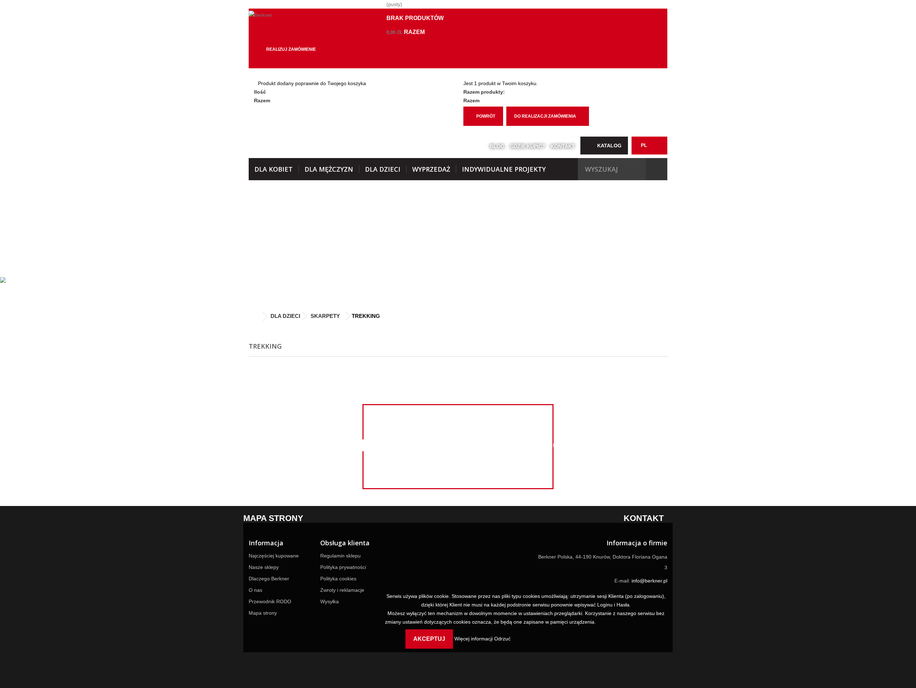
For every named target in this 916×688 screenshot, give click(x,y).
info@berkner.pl (649, 581)
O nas (255, 590)
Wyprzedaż (431, 169)
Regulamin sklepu (340, 556)
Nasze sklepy (264, 567)
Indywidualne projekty (504, 169)
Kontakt (563, 146)
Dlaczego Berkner (269, 578)
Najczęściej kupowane (274, 556)
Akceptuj (429, 639)
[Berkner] (315, 18)
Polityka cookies (338, 578)
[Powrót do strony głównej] (256, 316)
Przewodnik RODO (270, 601)
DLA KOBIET (273, 169)
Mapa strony (263, 613)
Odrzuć (502, 639)
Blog (497, 146)
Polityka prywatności (343, 567)
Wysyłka (329, 601)
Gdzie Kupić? (527, 146)
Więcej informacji (474, 639)
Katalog (609, 145)
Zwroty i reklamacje (342, 590)
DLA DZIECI (382, 169)
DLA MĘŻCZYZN (328, 169)
